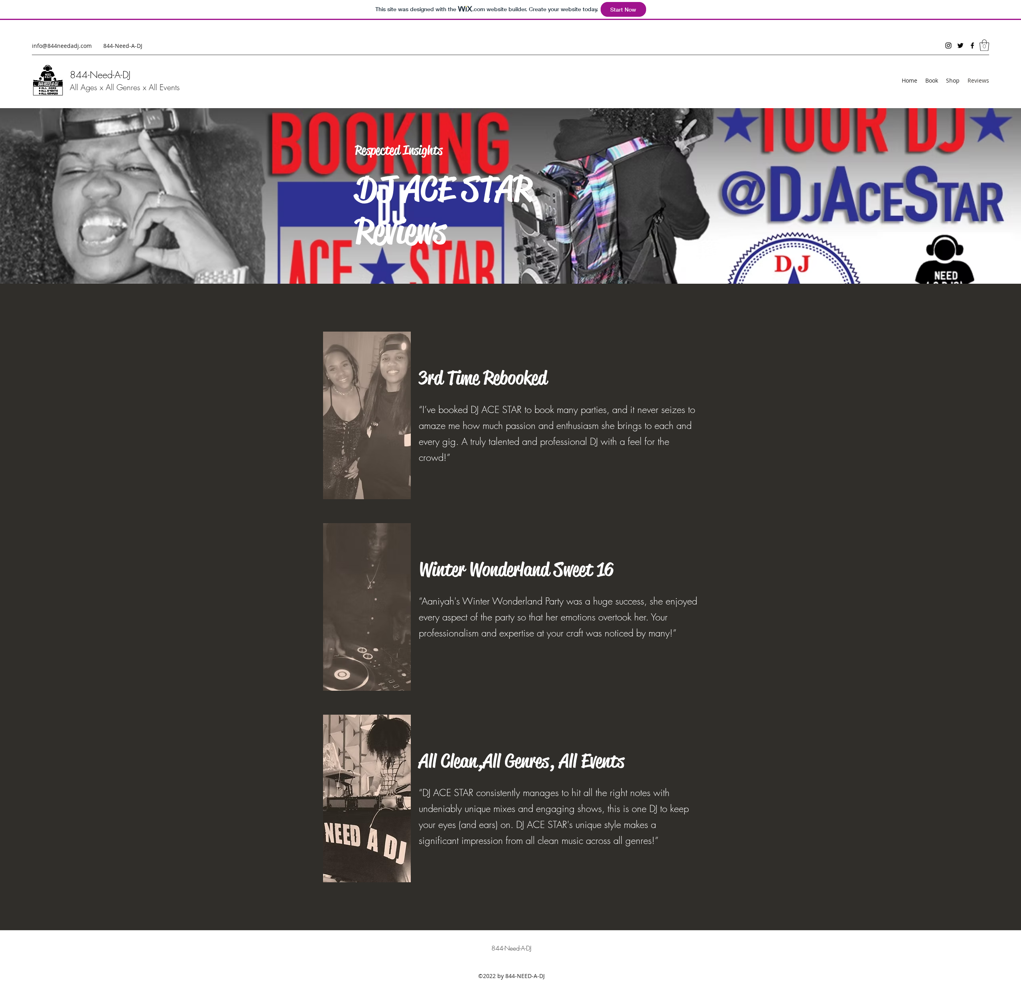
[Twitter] (960, 45)
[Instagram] (948, 45)
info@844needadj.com (62, 45)
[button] (984, 45)
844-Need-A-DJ (100, 74)
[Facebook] (972, 45)
